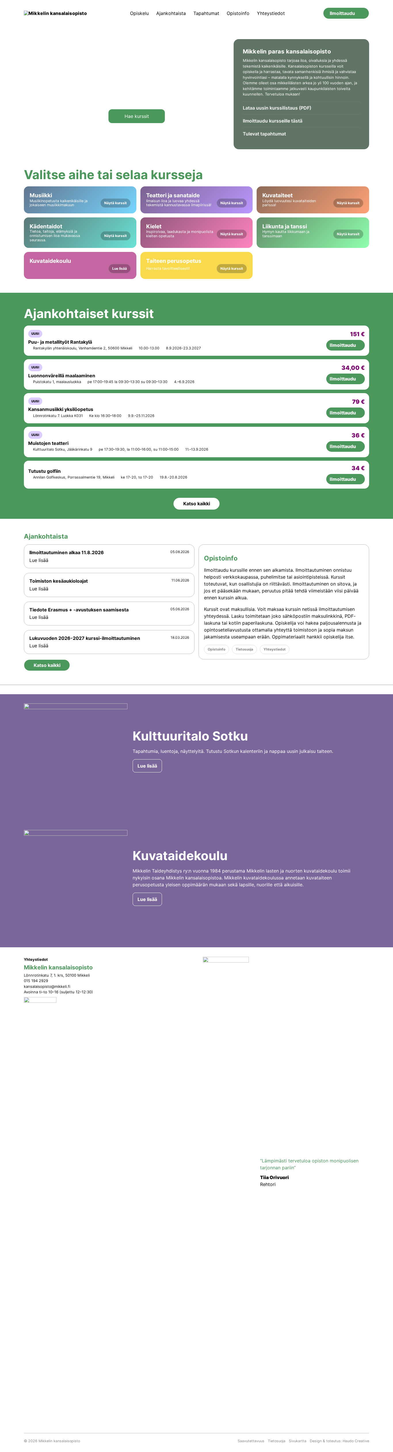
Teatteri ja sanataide (194, 199)
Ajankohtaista (171, 13)
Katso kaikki (196, 503)
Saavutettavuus (251, 1441)
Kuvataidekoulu (78, 264)
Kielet (194, 230)
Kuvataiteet (311, 199)
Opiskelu (139, 13)
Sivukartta (297, 1441)
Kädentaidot (78, 232)
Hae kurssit (137, 116)
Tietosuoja (244, 649)
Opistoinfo (238, 13)
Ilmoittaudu (342, 13)
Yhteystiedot (271, 13)
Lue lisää (39, 560)
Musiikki (78, 199)
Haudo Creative (356, 1441)
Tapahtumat (206, 13)
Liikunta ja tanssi (311, 230)
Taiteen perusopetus (194, 264)
